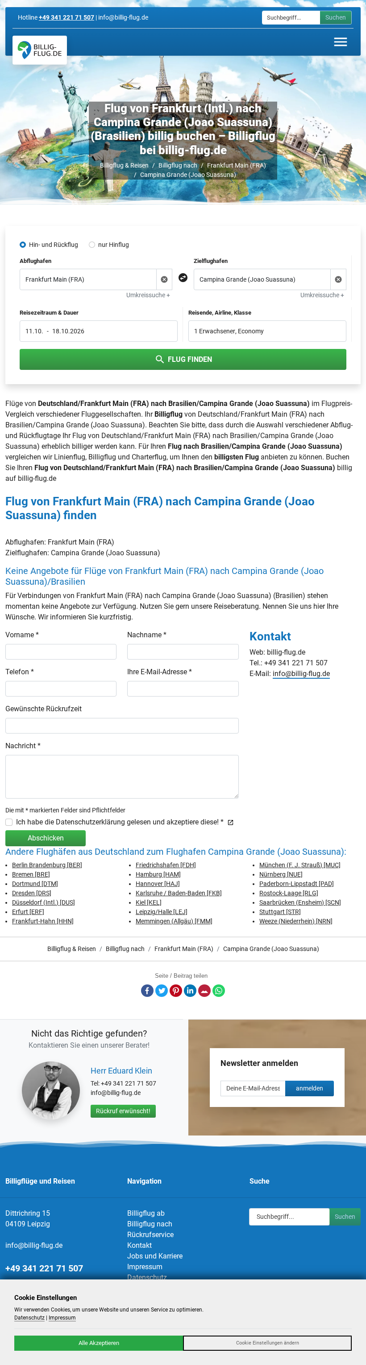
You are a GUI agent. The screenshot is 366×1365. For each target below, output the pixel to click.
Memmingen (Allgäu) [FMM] (174, 921)
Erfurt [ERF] (28, 911)
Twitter (161, 990)
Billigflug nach (177, 165)
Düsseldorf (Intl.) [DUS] (43, 902)
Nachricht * (23, 746)
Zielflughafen (211, 261)
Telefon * (19, 672)
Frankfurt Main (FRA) (236, 165)
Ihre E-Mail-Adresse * (159, 672)
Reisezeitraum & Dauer (49, 312)
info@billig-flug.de (301, 673)
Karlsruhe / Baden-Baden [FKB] (179, 893)
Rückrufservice (150, 1234)
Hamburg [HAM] (158, 874)
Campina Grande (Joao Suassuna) (188, 174)
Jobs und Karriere (155, 1256)
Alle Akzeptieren (99, 1343)
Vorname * (22, 635)
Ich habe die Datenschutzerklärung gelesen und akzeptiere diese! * (120, 822)
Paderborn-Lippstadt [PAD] (296, 883)
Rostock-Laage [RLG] (288, 893)
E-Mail (204, 990)
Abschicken (46, 838)
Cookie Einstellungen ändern (267, 1343)
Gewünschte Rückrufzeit (43, 709)
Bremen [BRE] (31, 874)
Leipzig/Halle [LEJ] (161, 911)
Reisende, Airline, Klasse (219, 312)
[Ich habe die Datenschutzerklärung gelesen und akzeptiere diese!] (229, 822)
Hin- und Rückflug (53, 244)
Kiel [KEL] (149, 902)
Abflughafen (35, 261)
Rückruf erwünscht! (123, 1111)
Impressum (144, 1267)
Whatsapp (218, 990)
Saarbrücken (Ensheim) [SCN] (300, 902)
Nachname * (146, 635)
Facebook (147, 990)
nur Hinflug (113, 244)
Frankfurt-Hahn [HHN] (43, 921)
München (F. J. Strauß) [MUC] (300, 865)
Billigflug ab (146, 1213)
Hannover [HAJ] (158, 883)
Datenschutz (147, 1277)
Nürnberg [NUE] (281, 874)
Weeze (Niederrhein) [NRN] (296, 921)
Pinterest (176, 990)
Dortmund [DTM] (35, 883)
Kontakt (139, 1245)
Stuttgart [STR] (280, 911)
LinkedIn (190, 990)
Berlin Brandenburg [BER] (47, 865)
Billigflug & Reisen (124, 165)
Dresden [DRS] (31, 893)
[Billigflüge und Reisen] (39, 50)
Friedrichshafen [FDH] (166, 865)
